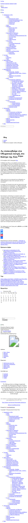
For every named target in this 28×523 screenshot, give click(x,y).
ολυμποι (8, 284)
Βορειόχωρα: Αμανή (14, 18)
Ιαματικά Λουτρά (13, 106)
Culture (5, 279)
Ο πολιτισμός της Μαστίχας (15, 112)
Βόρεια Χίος (12, 29)
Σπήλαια (8, 121)
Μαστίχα (8, 110)
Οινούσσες (8, 57)
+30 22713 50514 (7, 331)
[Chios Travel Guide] (14, 10)
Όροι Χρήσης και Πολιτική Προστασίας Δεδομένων (14, 402)
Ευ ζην (7, 100)
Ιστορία (11, 42)
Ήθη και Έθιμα (12, 46)
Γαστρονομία (12, 101)
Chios (2, 279)
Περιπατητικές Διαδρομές (15, 79)
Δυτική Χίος (12, 30)
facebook (3, 3)
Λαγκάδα (13, 280)
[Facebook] (14, 231)
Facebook (5, 374)
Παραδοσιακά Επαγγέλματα (12, 122)
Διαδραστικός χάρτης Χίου (12, 65)
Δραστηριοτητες (7, 69)
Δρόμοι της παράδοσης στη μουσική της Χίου (13, 270)
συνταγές (3, 285)
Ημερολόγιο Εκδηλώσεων (12, 68)
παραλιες (22, 284)
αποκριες (22, 281)
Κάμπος (11, 38)
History (12, 279)
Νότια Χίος (11, 31)
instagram (7, 3)
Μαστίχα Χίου (19, 280)
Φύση (7, 25)
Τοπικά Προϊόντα (16, 103)
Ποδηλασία (11, 96)
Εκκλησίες (11, 52)
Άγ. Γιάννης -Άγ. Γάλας (17, 82)
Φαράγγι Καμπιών (16, 87)
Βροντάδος (24, 279)
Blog (4, 123)
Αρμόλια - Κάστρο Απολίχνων (19, 91)
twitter (15, 3)
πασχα (25, 284)
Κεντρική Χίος (12, 36)
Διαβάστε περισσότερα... (9, 252)
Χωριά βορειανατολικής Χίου (16, 20)
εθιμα (14, 282)
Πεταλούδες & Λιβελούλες (15, 99)
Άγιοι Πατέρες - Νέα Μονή (18, 90)
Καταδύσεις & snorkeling (15, 75)
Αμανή (20, 279)
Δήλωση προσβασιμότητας (14, 405)
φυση (14, 285)
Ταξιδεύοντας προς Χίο (8, 363)
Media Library (4, 7)
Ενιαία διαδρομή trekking (18, 81)
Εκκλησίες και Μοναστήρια (12, 51)
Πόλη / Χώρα (6, 352)
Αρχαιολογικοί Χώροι (11, 48)
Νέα (17, 160)
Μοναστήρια (12, 53)
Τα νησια (5, 55)
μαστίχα (18, 282)
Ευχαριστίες (3, 381)
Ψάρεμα (11, 77)
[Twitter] (14, 233)
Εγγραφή (5, 319)
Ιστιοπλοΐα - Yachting (14, 71)
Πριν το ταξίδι (9, 61)
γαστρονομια (10, 282)
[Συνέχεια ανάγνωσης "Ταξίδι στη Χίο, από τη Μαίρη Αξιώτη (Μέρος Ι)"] (15, 268)
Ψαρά (7, 59)
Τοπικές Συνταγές (16, 104)
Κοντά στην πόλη (13, 27)
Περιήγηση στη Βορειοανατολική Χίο (17, 35)
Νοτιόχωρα (11, 23)
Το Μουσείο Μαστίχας (14, 117)
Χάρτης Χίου (6, 365)
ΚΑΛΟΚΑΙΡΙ (4, 280)
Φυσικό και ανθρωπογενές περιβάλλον (18, 114)
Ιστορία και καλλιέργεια (14, 113)
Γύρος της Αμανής (13, 34)
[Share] (14, 237)
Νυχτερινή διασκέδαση (14, 105)
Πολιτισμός (9, 40)
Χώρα (7, 16)
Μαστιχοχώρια (12, 39)
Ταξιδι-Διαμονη (7, 60)
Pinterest (5, 376)
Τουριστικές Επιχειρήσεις (12, 64)
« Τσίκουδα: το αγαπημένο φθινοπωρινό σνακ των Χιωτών (13, 241)
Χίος (7, 56)
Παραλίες (8, 26)
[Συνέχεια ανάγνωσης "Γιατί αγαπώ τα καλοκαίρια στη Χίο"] (12, 251)
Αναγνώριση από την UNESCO (16, 116)
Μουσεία (8, 49)
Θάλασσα (8, 70)
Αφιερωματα (6, 108)
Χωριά (7, 17)
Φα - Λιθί (14, 94)
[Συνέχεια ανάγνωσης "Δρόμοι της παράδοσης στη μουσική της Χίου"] (14, 272)
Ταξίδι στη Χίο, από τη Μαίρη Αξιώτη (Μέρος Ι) (14, 267)
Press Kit (5, 368)
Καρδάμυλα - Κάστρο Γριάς (18, 88)
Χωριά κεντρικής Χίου (14, 21)
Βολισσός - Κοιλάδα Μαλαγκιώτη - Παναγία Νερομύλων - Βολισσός (17, 85)
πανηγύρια (12, 284)
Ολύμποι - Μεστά (16, 92)
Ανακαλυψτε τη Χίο (8, 14)
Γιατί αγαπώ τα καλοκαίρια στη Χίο (11, 250)
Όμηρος (8, 109)
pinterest (11, 3)
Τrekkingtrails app (16, 95)
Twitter (5, 377)
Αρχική (5, 140)
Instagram (5, 375)
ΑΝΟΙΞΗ (16, 279)
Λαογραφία (11, 44)
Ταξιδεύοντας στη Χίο (11, 62)
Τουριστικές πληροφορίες (12, 66)
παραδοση (17, 284)
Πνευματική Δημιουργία (14, 43)
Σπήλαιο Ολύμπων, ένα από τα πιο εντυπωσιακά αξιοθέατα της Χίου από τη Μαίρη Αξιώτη (14, 261)
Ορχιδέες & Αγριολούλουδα (15, 97)
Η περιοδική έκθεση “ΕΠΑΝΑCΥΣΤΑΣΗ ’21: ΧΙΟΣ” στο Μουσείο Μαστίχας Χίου (14, 254)
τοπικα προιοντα (9, 285)
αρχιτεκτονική (4, 282)
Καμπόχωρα (12, 22)
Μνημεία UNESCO (10, 47)
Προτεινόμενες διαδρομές (12, 33)
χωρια (16, 285)
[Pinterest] (14, 235)
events (8, 279)
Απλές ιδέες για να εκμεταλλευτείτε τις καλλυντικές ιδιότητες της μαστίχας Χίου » (13, 243)
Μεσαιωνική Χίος (10, 119)
